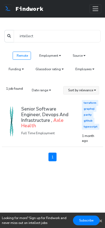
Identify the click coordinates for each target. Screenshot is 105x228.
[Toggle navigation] (95, 8)
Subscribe (86, 220)
